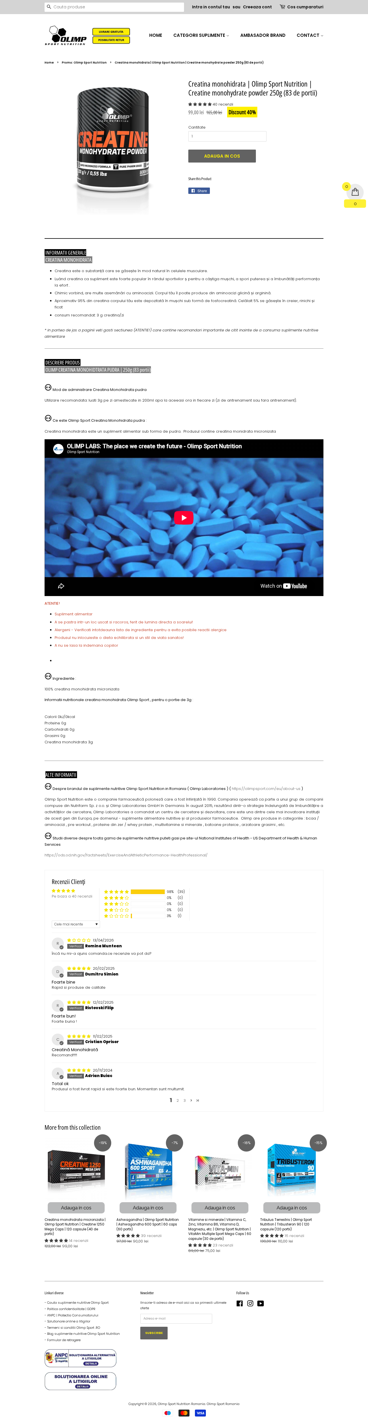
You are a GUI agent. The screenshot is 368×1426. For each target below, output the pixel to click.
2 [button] (178, 1100)
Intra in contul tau (211, 7)
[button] (200, 104)
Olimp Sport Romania (223, 1404)
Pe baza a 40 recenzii (72, 896)
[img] (79, 940)
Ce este (60, 420)
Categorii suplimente (199, 35)
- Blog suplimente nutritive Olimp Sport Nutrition (82, 1333)
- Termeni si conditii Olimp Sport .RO (72, 1327)
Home (155, 35)
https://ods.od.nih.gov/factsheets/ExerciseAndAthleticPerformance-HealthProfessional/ (126, 855)
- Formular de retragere (62, 1340)
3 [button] (184, 1100)
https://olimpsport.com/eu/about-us (266, 788)
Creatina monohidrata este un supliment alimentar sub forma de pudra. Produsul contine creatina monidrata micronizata (160, 431)
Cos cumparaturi (305, 7)
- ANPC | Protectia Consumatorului (71, 1315)
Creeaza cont (257, 7)
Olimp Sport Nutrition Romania (181, 1404)
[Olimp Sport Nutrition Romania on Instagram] (250, 1305)
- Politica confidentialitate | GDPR (70, 1309)
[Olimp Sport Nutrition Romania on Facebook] (239, 1305)
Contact (309, 35)
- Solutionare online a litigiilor (67, 1321)
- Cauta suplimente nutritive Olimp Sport (77, 1302)
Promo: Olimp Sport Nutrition (84, 62)
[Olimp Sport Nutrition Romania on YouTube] (260, 1305)
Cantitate (197, 127)
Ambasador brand (262, 35)
